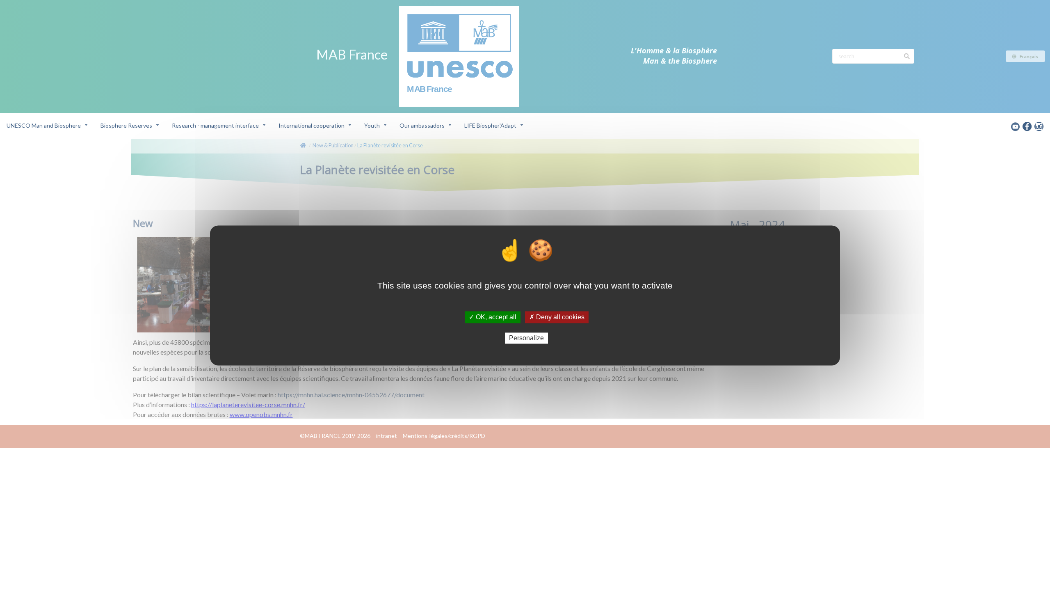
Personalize (526, 337)
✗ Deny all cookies (556, 317)
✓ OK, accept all (492, 317)
